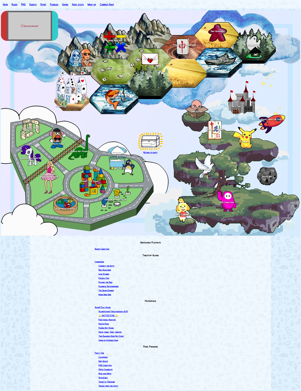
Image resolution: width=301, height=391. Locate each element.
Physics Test (104, 278)
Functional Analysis (107, 319)
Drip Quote (103, 361)
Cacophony (103, 356)
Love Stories (104, 273)
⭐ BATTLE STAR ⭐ (108, 315)
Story (43, 4)
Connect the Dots (106, 265)
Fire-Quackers (105, 269)
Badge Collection (102, 248)
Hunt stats (78, 4)
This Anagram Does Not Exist (111, 335)
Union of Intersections (108, 340)
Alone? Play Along (103, 307)
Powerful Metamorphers (109, 286)
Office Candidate (106, 369)
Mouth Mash (104, 323)
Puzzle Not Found (106, 327)
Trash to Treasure (107, 381)
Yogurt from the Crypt (108, 385)
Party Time (99, 352)
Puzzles (54, 4)
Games (65, 4)
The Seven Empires (106, 290)
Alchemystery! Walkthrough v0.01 (113, 311)
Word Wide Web (105, 294)
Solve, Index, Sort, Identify (110, 331)
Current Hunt (107, 4)
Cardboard (99, 261)
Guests (33, 4)
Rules (14, 4)
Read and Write (105, 373)
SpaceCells (103, 377)
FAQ (23, 4)
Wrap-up (91, 4)
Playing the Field (105, 282)
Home (5, 4)
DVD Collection (105, 365)
